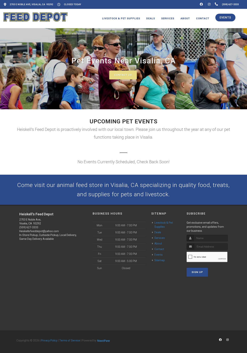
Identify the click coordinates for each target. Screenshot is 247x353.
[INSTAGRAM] (209, 4)
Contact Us (123, 74)
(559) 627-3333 (28, 227)
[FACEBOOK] (201, 4)
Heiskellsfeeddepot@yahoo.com (39, 231)
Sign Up (197, 272)
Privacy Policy (49, 340)
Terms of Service (69, 340)
